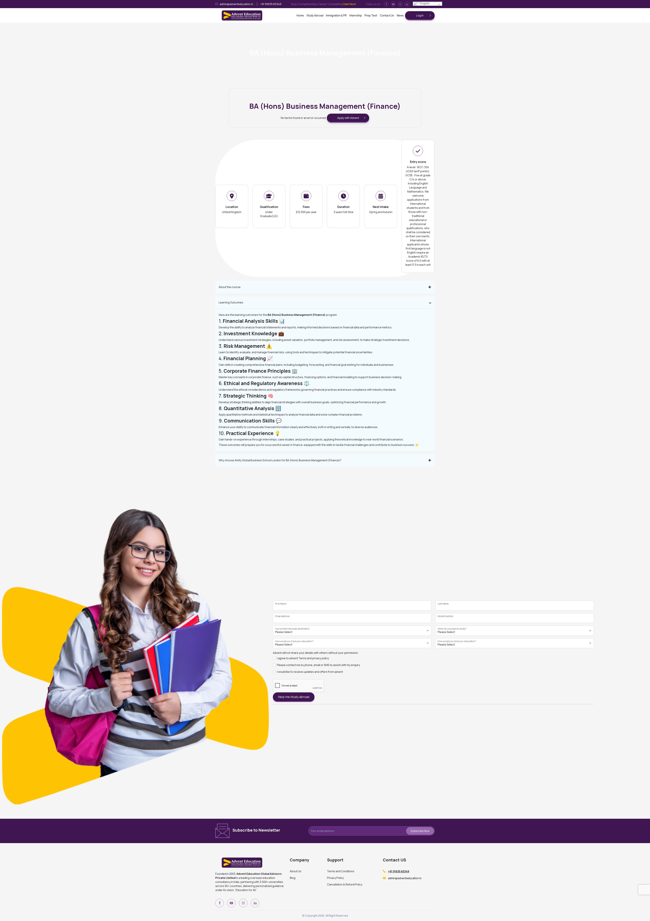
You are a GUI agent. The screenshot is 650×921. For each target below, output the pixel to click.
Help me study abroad (293, 697)
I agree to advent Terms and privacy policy (303, 658)
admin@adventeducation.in (236, 4)
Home (300, 15)
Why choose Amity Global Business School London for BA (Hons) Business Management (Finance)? (280, 460)
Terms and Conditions (340, 871)
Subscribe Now (420, 831)
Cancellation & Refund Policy (344, 884)
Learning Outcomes (231, 302)
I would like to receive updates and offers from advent (310, 672)
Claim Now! (349, 4)
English (424, 3)
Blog (292, 878)
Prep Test (371, 15)
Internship (355, 15)
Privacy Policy (335, 878)
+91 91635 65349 (270, 4)
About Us (295, 871)
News (400, 15)
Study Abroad (315, 15)
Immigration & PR (336, 15)
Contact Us (387, 15)
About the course (230, 287)
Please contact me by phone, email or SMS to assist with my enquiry (318, 665)
